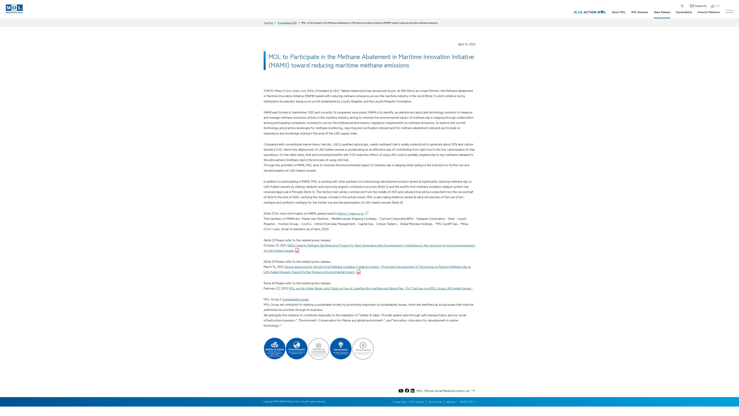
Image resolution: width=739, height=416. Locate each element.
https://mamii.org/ (351, 213)
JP (712, 6)
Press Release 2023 (287, 22)
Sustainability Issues (295, 299)
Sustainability (684, 12)
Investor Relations (709, 12)
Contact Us (700, 5)
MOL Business (639, 12)
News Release (662, 12)
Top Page (268, 22)
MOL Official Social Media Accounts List (443, 390)
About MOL (619, 12)
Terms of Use (435, 401)
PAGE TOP (466, 402)
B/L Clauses (417, 401)
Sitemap (450, 401)
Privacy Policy (400, 401)
